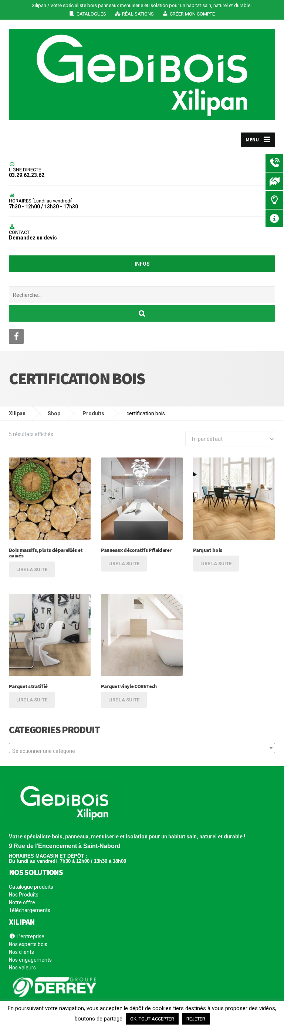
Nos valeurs (22, 968)
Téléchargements (29, 910)
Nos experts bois (28, 944)
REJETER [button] (195, 1019)
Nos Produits (23, 895)
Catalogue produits (31, 887)
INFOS (142, 264)
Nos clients (21, 952)
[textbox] (142, 751)
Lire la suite (31, 569)
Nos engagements (30, 960)
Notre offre (22, 902)
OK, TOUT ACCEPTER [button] (152, 1019)
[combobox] (142, 748)
